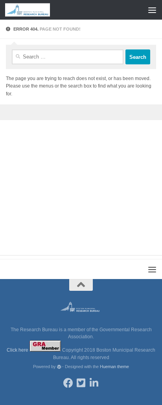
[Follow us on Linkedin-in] (94, 383)
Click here (18, 350)
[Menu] (152, 10)
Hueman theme (114, 366)
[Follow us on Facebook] (68, 383)
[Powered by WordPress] (59, 367)
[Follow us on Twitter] (81, 383)
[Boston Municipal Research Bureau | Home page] (35, 9)
